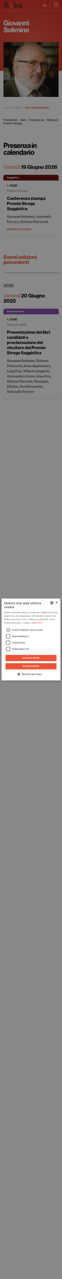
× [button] (56, 602)
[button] (31, 674)
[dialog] (31, 639)
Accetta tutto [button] (31, 658)
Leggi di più (36, 622)
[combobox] (52, 602)
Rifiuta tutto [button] (31, 666)
